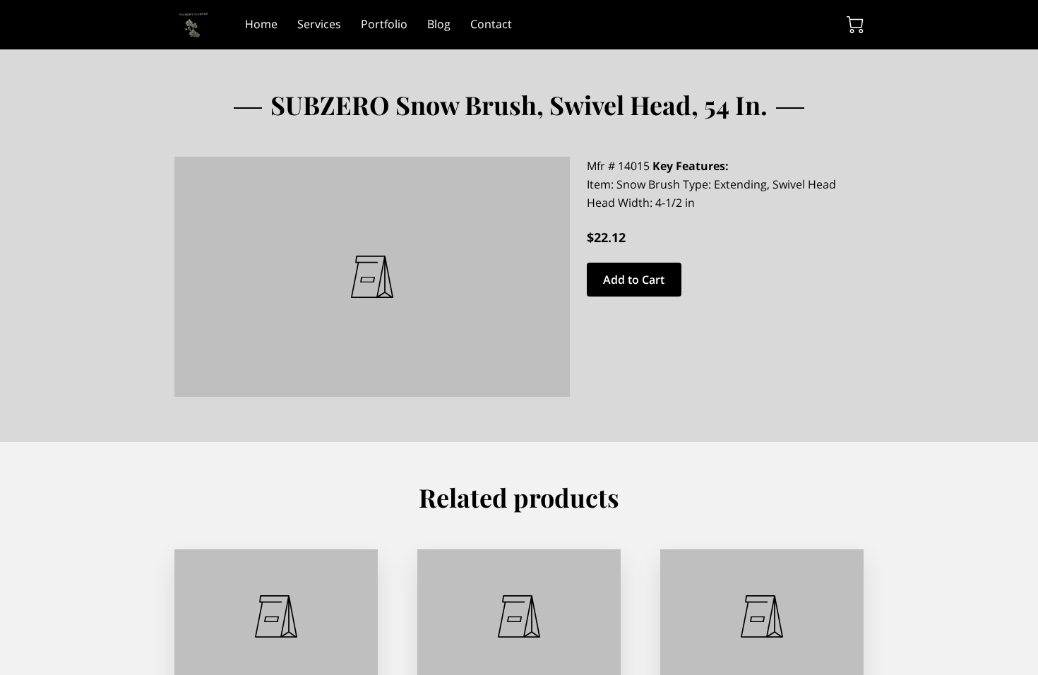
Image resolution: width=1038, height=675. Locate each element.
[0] (855, 24)
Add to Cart (633, 279)
